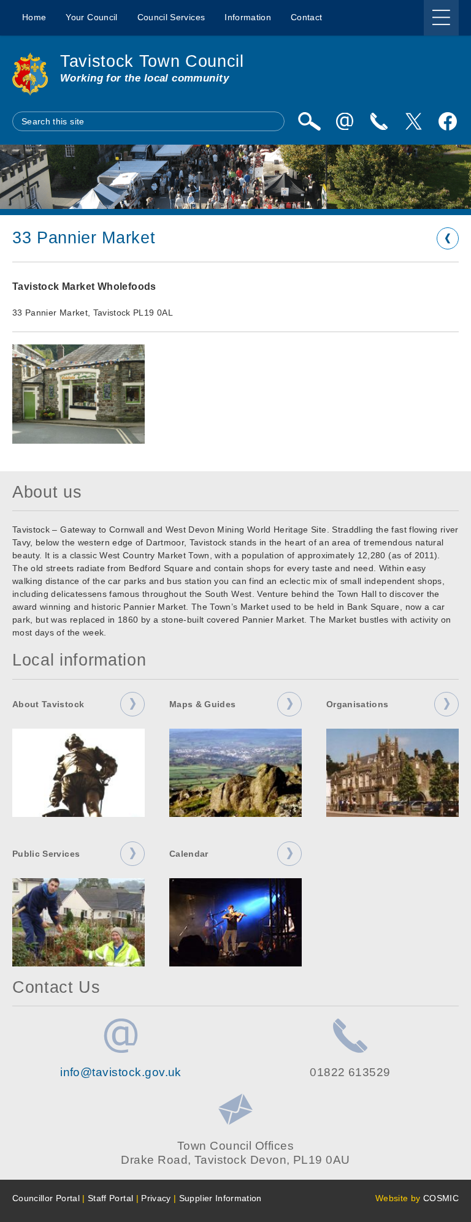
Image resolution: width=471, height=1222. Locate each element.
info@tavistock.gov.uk (121, 1072)
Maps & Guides (202, 704)
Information (247, 17)
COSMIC (441, 1198)
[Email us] (345, 121)
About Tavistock (48, 704)
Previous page (448, 238)
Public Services (46, 854)
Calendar (189, 854)
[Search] (309, 121)
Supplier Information (220, 1198)
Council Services (171, 17)
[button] (78, 394)
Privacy (155, 1198)
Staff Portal (110, 1198)
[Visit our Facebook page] (448, 121)
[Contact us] (379, 121)
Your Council (91, 17)
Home (34, 17)
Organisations (357, 704)
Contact (306, 17)
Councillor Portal (46, 1198)
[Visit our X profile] (413, 121)
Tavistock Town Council (152, 61)
